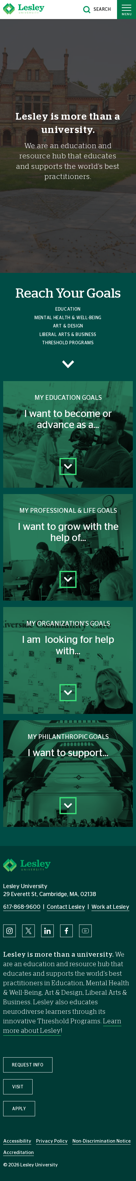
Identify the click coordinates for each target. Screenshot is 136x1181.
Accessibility (17, 1141)
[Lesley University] (23, 9)
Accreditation (18, 1152)
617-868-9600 (21, 907)
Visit (18, 1087)
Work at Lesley (110, 907)
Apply (19, 1109)
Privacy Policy (52, 1141)
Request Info (28, 1065)
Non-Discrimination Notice (101, 1141)
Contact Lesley (66, 907)
